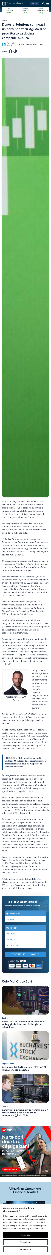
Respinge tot (25, 1249)
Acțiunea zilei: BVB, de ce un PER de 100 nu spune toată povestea (24, 1068)
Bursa (4, 20)
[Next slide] (47, 11)
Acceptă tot (25, 1235)
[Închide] (48, 1207)
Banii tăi (5, 1018)
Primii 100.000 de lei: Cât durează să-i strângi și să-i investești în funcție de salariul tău (23, 1024)
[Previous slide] (3, 11)
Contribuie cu (25, 954)
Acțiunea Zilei (8, 1063)
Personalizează (25, 1242)
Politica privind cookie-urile (33, 1228)
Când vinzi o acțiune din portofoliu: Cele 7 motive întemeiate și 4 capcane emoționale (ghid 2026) (25, 1113)
